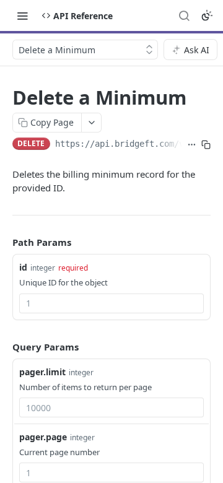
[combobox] (111, 303)
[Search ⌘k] (184, 15)
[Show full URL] (191, 144)
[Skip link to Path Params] (3, 242)
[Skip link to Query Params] (3, 346)
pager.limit (42, 372)
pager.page (43, 437)
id (23, 267)
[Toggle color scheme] (207, 15)
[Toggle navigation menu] (22, 15)
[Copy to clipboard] (206, 144)
